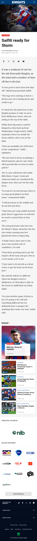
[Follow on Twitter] (26, 503)
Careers (7, 529)
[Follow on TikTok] (19, 503)
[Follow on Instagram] (30, 503)
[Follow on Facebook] (22, 503)
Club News (5, 35)
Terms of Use (14, 525)
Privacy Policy (23, 525)
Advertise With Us (27, 529)
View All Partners (18, 494)
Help (12, 529)
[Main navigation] (3, 2)
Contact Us (18, 529)
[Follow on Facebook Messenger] (34, 503)
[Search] (34, 2)
